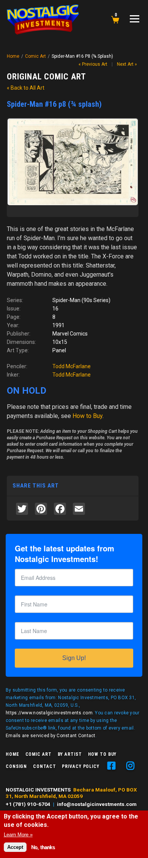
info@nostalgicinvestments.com (97, 804)
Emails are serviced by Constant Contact (51, 735)
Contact (44, 766)
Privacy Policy (80, 766)
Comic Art (35, 56)
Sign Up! (74, 658)
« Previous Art (93, 64)
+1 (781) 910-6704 (28, 804)
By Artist (70, 754)
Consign (16, 766)
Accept (15, 847)
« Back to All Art (25, 88)
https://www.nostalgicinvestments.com (49, 713)
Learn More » (18, 834)
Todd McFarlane (71, 366)
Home (13, 56)
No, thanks (43, 847)
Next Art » (127, 64)
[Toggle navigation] (134, 18)
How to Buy (102, 754)
